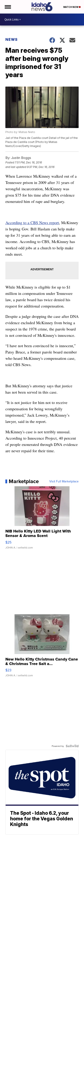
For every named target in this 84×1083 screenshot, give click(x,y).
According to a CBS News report (32, 222)
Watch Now (71, 7)
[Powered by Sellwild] (72, 746)
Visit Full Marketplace (64, 481)
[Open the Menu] (7, 6)
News (11, 39)
